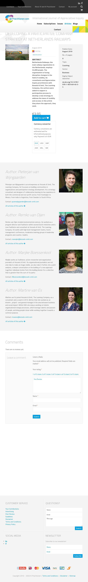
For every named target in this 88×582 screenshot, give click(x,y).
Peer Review (9, 514)
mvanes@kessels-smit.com (22, 317)
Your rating (37, 369)
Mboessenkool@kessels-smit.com (24, 277)
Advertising (9, 511)
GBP (47, 143)
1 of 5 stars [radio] (37, 374)
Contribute (10, 6)
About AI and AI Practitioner (45, 6)
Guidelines (9, 516)
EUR (36, 143)
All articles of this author (14, 206)
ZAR (36, 148)
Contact (62, 6)
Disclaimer (9, 519)
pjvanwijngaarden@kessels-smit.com (25, 201)
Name (35, 396)
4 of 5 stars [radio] (64, 374)
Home (39, 23)
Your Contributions (24, 6)
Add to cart (40, 118)
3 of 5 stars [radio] (55, 374)
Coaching (37, 51)
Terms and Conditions (13, 521)
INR (46, 148)
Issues (60, 23)
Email (35, 405)
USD (41, 143)
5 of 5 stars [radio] (74, 374)
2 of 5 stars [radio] (46, 374)
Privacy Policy (10, 524)
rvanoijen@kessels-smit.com (22, 239)
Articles (68, 23)
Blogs (75, 23)
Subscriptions (50, 23)
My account (72, 6)
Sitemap (72, 576)
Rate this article (37, 55)
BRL (41, 148)
